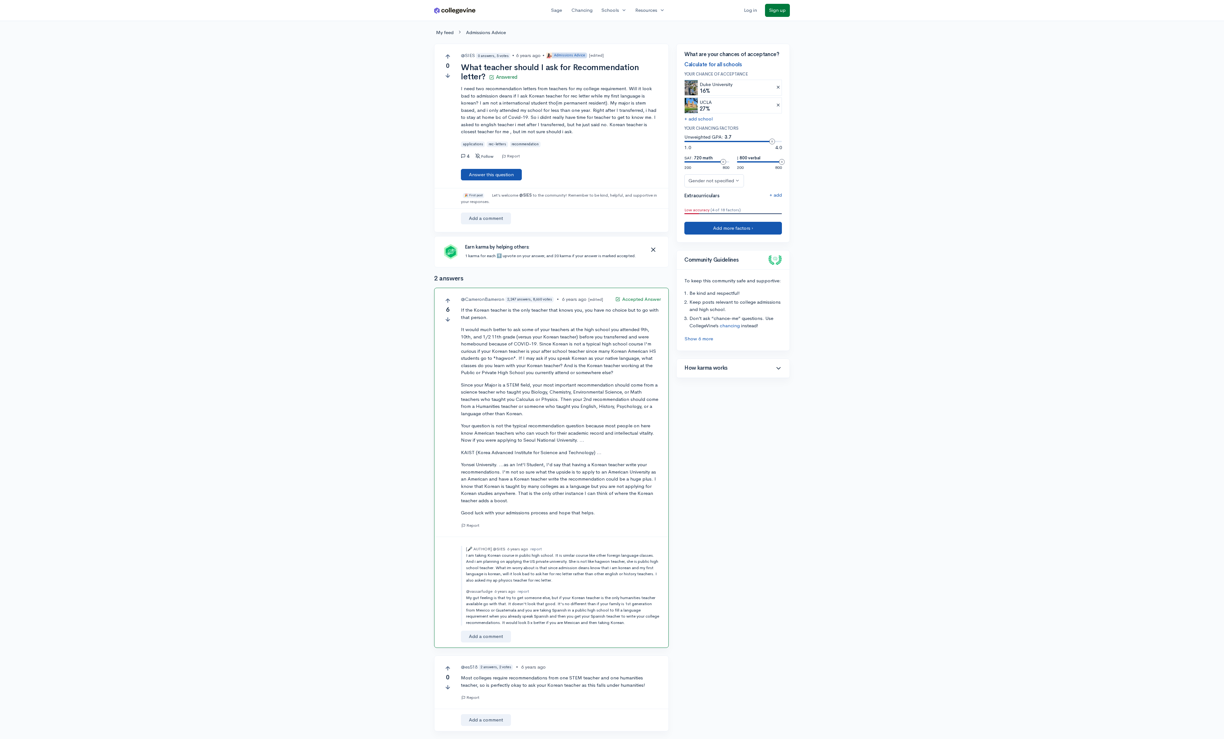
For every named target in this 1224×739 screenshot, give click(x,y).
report (536, 549)
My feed (445, 32)
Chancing (582, 10)
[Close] (653, 250)
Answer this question (491, 174)
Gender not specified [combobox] (711, 181)
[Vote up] (447, 57)
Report (513, 156)
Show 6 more (699, 339)
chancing (730, 325)
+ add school (698, 119)
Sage (556, 10)
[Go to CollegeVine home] (455, 10)
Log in (750, 10)
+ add (775, 195)
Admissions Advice (486, 32)
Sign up (777, 10)
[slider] (772, 141)
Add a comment (486, 218)
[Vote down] (447, 76)
